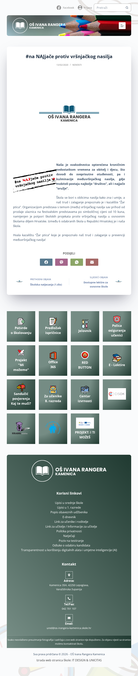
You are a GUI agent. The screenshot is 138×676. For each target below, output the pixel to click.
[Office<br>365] (53, 356)
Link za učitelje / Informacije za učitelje (71, 526)
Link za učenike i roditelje (71, 522)
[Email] (92, 262)
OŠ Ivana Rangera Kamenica (87, 654)
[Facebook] (46, 262)
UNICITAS (95, 660)
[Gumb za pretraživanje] (127, 8)
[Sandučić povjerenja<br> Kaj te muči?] (21, 387)
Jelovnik (84, 331)
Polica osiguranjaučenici (117, 330)
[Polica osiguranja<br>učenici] (117, 319)
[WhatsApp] (76, 262)
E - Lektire (117, 365)
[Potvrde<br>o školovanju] (21, 321)
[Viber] (61, 262)
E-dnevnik (69, 517)
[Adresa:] (69, 575)
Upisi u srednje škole (69, 503)
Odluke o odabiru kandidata (71, 545)
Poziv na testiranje (71, 541)
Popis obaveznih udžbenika (69, 512)
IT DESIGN (79, 660)
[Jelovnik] (84, 323)
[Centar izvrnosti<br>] (85, 390)
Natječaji (69, 536)
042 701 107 (69, 608)
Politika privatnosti (69, 531)
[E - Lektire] (116, 358)
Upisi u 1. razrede (69, 507)
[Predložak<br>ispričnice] (53, 321)
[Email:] (69, 618)
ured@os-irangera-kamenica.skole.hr (69, 628)
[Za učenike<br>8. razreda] (53, 390)
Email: (69, 623)
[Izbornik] (122, 25)
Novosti (77, 64)
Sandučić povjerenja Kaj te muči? (21, 399)
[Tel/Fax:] (69, 598)
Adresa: (69, 581)
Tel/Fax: (69, 604)
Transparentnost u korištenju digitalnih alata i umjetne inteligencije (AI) (69, 550)
